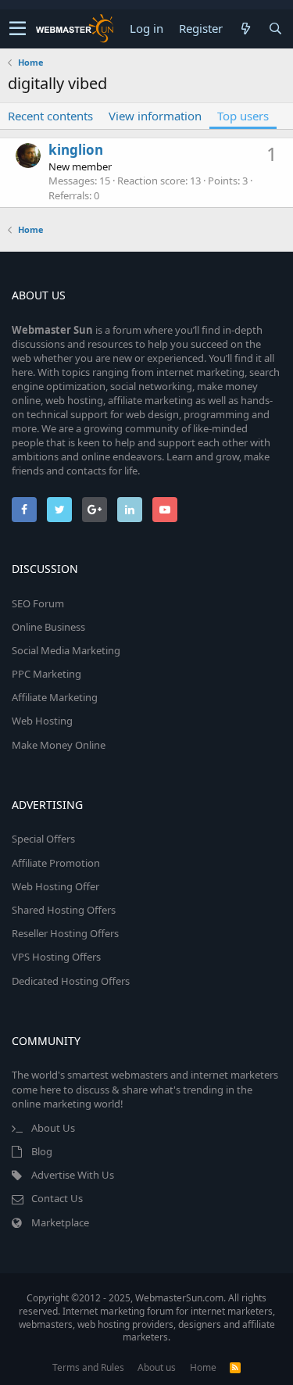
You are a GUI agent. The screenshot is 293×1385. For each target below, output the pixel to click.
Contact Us (57, 1198)
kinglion (75, 150)
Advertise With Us (72, 1175)
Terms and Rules (88, 1367)
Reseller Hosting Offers (65, 933)
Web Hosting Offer (55, 886)
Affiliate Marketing (55, 697)
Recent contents (50, 115)
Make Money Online (58, 745)
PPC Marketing (46, 674)
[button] (17, 28)
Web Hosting (42, 721)
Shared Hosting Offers (64, 910)
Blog (41, 1151)
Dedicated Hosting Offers (71, 981)
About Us (53, 1128)
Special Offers (43, 839)
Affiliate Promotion (56, 863)
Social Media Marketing (66, 650)
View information (155, 115)
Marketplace (60, 1222)
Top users (243, 115)
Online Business (48, 627)
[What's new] (245, 28)
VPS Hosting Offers (56, 957)
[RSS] (235, 1367)
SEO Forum (38, 603)
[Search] (275, 28)
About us (157, 1367)
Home (203, 1367)
